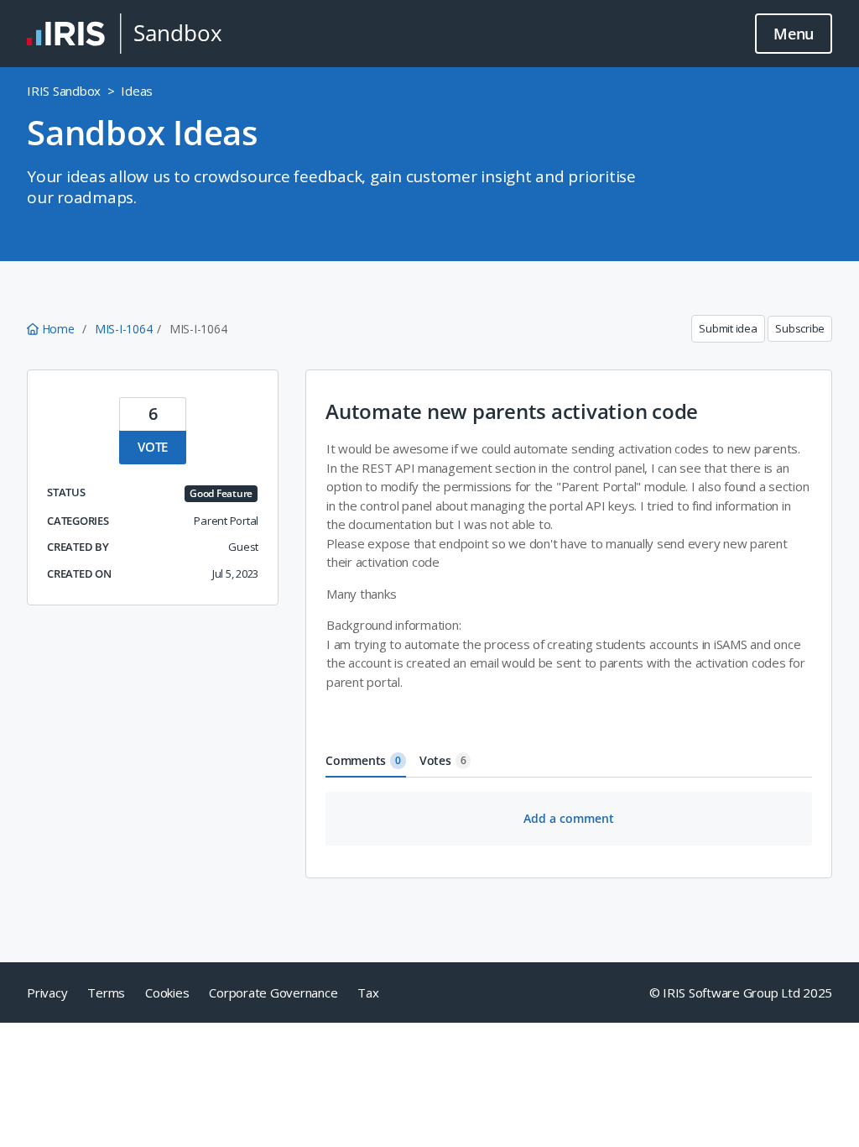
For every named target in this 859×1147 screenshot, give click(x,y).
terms (106, 992)
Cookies (167, 992)
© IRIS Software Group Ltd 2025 (741, 992)
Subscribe (800, 328)
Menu (793, 34)
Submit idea (728, 328)
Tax (367, 992)
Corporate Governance (273, 992)
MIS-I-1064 (124, 329)
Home (58, 329)
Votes (442, 760)
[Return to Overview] (124, 33)
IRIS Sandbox (64, 90)
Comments (363, 760)
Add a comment (568, 818)
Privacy (47, 992)
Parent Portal (226, 520)
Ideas (137, 90)
